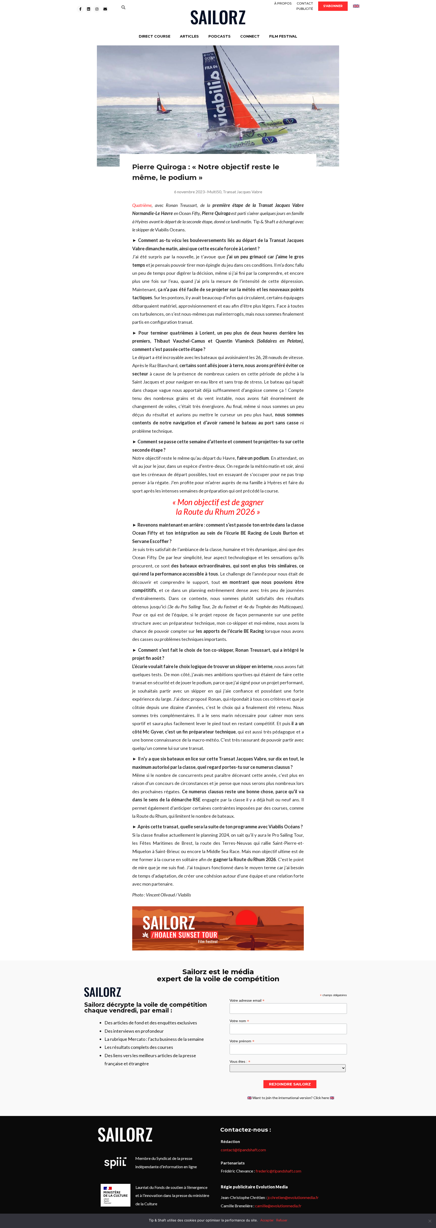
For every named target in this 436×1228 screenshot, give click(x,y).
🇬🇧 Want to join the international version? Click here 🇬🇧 (290, 1098)
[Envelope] (105, 9)
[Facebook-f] (80, 9)
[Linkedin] (88, 9)
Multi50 (214, 191)
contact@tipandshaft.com (243, 1149)
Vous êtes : (240, 1061)
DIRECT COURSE (154, 36)
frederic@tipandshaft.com (278, 1170)
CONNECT (250, 36)
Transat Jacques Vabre (242, 191)
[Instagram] (96, 9)
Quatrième (142, 205)
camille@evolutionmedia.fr (278, 1205)
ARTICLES (189, 36)
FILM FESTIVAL (283, 36)
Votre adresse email (247, 1000)
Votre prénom (242, 1041)
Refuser (281, 1220)
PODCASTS (219, 36)
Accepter (267, 1220)
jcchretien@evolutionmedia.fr (293, 1197)
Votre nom (239, 1021)
